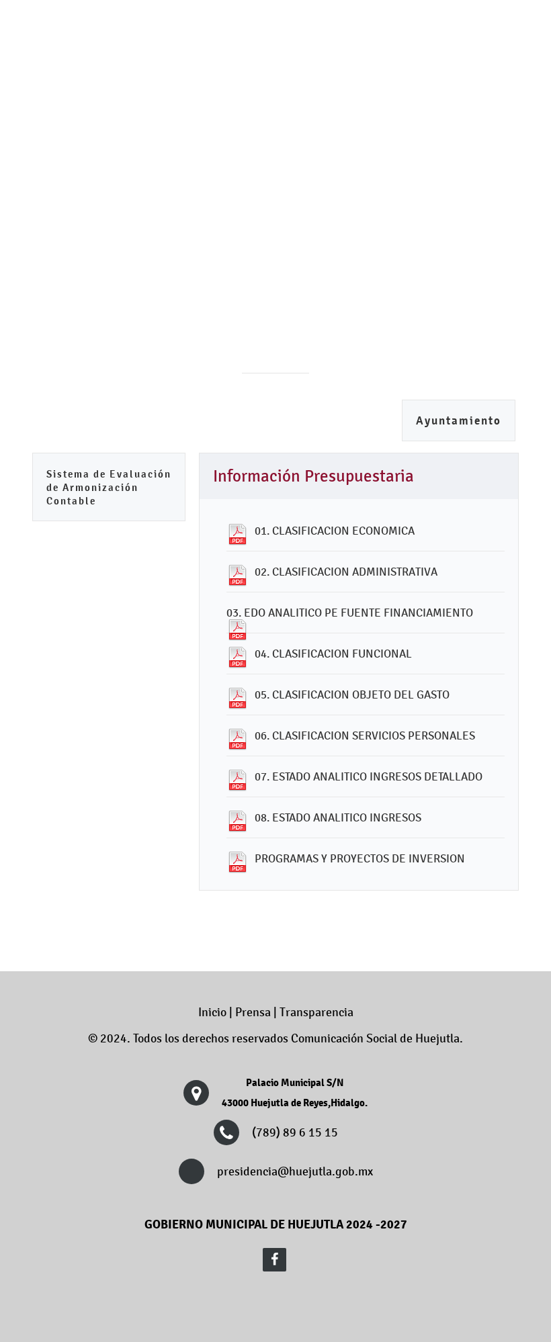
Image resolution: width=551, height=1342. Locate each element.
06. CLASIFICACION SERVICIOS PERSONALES (365, 735)
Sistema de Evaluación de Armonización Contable (108, 487)
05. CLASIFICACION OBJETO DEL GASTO (352, 694)
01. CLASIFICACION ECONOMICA (335, 530)
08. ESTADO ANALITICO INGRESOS (338, 817)
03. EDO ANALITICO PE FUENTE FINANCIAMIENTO (349, 612)
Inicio (212, 1012)
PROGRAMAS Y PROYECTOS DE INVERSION (360, 858)
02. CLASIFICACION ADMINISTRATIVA (346, 571)
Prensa (253, 1012)
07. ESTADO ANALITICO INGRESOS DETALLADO (368, 776)
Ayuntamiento (458, 421)
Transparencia (316, 1012)
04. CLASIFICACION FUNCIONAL (333, 653)
